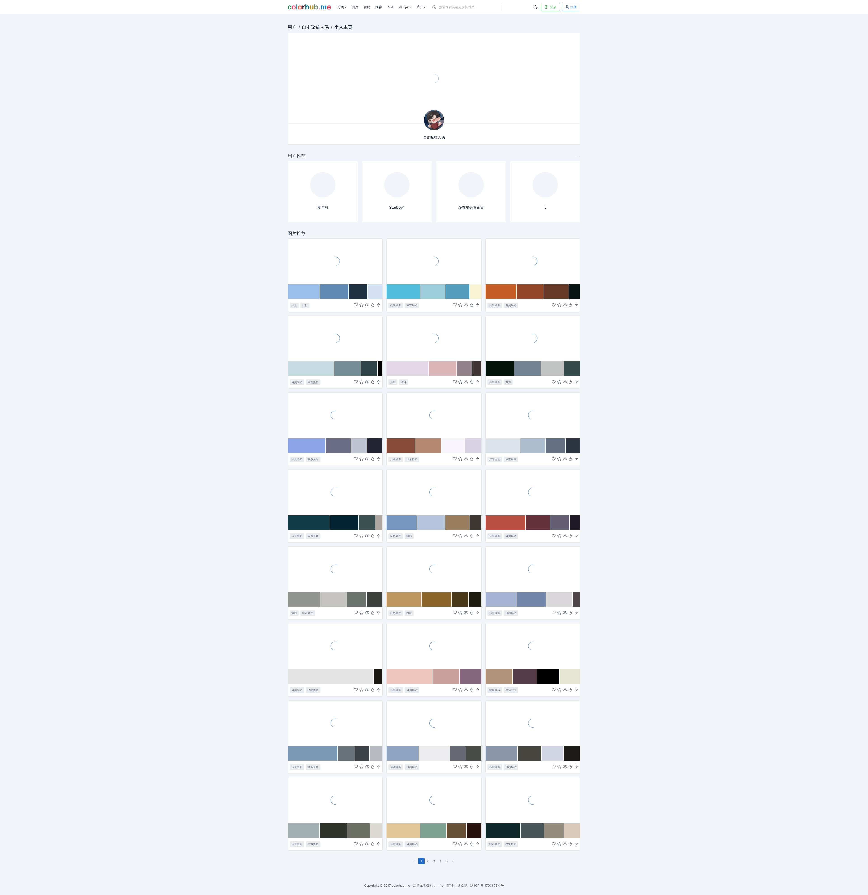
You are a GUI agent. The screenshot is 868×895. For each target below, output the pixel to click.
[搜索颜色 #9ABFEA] (304, 291)
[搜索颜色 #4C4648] (576, 599)
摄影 (409, 536)
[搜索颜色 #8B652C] (436, 599)
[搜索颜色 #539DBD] (457, 291)
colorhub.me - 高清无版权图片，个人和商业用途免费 (429, 885)
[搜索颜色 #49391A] (460, 599)
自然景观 (313, 536)
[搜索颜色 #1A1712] (378, 676)
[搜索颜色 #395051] (367, 522)
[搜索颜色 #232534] (374, 445)
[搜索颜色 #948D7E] (554, 830)
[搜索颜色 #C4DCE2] (311, 368)
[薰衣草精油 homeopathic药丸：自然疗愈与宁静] (533, 646)
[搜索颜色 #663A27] (556, 291)
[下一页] (453, 861)
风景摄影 (494, 305)
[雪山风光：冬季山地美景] (533, 569)
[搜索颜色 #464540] (530, 753)
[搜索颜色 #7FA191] (433, 830)
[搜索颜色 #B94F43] (506, 522)
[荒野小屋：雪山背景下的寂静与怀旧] (434, 800)
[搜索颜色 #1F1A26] (575, 522)
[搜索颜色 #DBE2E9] (503, 445)
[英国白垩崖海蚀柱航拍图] (335, 492)
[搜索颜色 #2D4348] (369, 368)
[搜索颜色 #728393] (527, 368)
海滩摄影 (313, 844)
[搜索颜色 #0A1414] (574, 291)
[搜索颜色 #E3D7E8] (408, 368)
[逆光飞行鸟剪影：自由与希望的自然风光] (335, 646)
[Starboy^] (397, 199)
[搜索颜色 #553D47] (525, 676)
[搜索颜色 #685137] (457, 830)
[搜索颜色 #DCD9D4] (376, 830)
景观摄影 (313, 382)
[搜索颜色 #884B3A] (401, 445)
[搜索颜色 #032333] (344, 522)
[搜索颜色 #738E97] (347, 368)
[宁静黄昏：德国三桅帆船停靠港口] (434, 338)
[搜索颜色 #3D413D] (375, 599)
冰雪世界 (510, 459)
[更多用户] (577, 156)
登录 (553, 7)
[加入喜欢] (356, 305)
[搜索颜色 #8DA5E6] (307, 445)
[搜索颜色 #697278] (346, 753)
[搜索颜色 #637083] (556, 445)
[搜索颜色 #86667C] (470, 676)
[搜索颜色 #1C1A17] (572, 753)
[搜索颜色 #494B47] (473, 753)
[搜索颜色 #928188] (464, 368)
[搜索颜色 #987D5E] (457, 522)
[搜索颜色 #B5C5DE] (431, 522)
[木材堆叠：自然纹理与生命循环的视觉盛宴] (434, 569)
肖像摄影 (411, 459)
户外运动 (494, 459)
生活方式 (510, 690)
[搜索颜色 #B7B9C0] (376, 753)
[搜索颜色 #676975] (458, 753)
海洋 (403, 382)
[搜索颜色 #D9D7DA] (559, 599)
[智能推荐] (372, 305)
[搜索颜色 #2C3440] (573, 445)
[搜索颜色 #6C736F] (357, 599)
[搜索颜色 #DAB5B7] (443, 368)
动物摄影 (313, 690)
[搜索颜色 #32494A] (572, 368)
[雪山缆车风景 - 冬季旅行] (335, 261)
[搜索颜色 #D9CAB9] (572, 830)
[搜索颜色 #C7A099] (446, 676)
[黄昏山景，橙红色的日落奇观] (533, 261)
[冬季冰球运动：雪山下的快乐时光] (434, 723)
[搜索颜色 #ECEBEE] (434, 753)
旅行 (305, 305)
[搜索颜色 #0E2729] (503, 830)
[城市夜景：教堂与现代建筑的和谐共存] (533, 800)
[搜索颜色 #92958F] (304, 599)
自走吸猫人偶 (315, 27)
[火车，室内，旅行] (434, 78)
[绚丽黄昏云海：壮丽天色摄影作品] (533, 492)
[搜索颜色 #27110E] (474, 830)
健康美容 (494, 690)
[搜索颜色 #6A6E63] (358, 830)
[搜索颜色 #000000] (548, 676)
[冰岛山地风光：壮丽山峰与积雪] (434, 492)
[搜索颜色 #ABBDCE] (533, 445)
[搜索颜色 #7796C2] (402, 522)
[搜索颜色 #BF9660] (404, 599)
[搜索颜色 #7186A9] (532, 599)
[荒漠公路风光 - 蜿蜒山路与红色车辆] (434, 646)
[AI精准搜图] (378, 305)
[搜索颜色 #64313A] (538, 522)
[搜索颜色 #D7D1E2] (473, 445)
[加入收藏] (361, 305)
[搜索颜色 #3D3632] (475, 522)
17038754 (492, 885)
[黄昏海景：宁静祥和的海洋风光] (533, 338)
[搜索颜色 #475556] (532, 830)
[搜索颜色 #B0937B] (499, 676)
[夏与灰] (322, 199)
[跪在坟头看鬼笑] (471, 199)
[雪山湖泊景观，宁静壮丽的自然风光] (335, 338)
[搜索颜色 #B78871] (428, 445)
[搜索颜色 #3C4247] (362, 753)
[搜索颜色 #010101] (380, 368)
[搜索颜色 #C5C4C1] (333, 599)
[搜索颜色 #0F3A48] (309, 522)
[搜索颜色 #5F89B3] (334, 291)
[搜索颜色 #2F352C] (333, 830)
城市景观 (313, 767)
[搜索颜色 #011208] (500, 368)
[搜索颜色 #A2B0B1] (304, 830)
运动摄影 (395, 767)
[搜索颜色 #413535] (476, 368)
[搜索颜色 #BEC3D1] (359, 445)
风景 (294, 305)
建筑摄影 (395, 305)
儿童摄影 (395, 459)
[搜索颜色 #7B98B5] (313, 753)
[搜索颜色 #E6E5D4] (570, 676)
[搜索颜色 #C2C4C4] (552, 368)
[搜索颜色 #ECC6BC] (410, 676)
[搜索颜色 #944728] (530, 291)
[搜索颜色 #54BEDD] (403, 291)
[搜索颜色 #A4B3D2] (501, 599)
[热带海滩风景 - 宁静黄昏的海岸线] (335, 800)
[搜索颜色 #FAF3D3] (475, 291)
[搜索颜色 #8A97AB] (502, 753)
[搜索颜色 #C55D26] (501, 291)
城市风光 (411, 305)
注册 (573, 7)
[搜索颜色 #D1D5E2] (553, 753)
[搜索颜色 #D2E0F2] (375, 291)
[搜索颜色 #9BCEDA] (432, 291)
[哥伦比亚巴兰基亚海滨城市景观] (335, 723)
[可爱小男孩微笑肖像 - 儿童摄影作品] (434, 415)
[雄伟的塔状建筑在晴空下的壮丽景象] (434, 261)
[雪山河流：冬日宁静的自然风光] (335, 415)
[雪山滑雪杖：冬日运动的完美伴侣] (533, 415)
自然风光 (510, 305)
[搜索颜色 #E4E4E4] (331, 676)
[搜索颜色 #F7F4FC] (453, 445)
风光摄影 (296, 536)
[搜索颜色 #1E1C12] (475, 599)
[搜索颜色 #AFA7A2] (378, 522)
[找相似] (367, 305)
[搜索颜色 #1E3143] (358, 291)
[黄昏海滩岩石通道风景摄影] (533, 723)
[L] (545, 199)
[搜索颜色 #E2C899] (403, 830)
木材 (409, 613)
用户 (292, 27)
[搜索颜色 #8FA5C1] (403, 753)
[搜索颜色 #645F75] (559, 522)
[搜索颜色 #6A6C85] (338, 445)
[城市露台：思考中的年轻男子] (335, 569)
